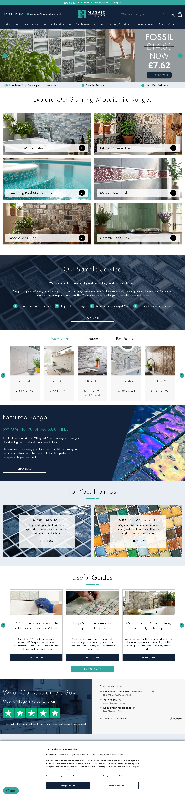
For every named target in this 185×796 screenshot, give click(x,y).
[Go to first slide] (180, 55)
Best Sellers (124, 338)
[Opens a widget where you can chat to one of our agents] (11, 791)
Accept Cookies (68, 785)
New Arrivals (60, 338)
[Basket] (180, 14)
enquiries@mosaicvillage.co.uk (45, 14)
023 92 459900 (14, 14)
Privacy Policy (119, 775)
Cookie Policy (102, 775)
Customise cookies (115, 785)
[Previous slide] (4, 55)
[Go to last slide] (3, 375)
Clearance (92, 338)
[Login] (173, 14)
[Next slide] (182, 375)
